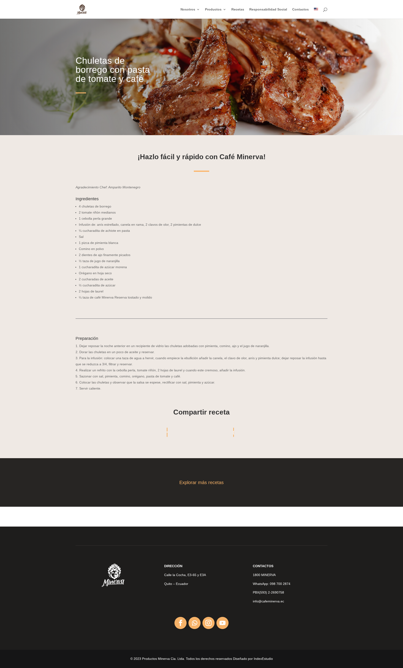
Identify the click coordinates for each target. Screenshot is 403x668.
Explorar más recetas (201, 482)
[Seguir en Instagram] (208, 623)
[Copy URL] (233, 432)
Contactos (300, 9)
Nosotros (188, 9)
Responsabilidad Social (268, 9)
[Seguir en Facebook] (180, 623)
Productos (213, 9)
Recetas (237, 9)
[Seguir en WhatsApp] (194, 623)
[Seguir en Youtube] (222, 623)
